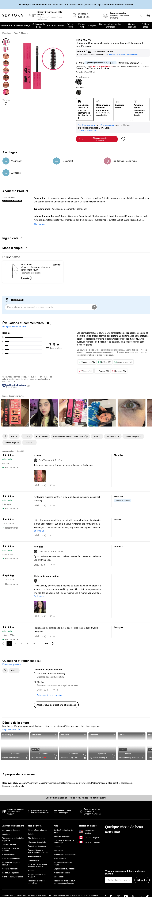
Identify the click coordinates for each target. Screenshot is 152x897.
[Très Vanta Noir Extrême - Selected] (78, 82)
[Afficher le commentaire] (15, 413)
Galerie (31, 841)
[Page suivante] (52, 643)
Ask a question (99, 51)
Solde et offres (145, 25)
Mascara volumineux (48, 789)
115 (46, 643)
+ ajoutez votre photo (12, 729)
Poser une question (11, 664)
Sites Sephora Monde (11, 865)
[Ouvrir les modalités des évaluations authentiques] (28, 385)
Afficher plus (39, 224)
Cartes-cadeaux (132, 25)
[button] (125, 63)
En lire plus (39, 530)
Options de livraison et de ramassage (64, 848)
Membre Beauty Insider (37, 837)
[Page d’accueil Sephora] (12, 15)
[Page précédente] (3, 643)
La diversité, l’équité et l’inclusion (11, 870)
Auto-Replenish (34, 863)
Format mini (81, 25)
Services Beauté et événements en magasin (38, 858)
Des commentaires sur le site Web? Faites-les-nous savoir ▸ (76, 804)
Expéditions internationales (65, 861)
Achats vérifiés (42, 436)
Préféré (122, 54)
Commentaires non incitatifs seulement (69, 436)
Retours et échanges (62, 843)
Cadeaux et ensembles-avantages (110, 25)
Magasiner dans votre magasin (37, 882)
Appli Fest (15, 25)
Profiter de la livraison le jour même (38, 888)
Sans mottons (132, 54)
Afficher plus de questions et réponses (56, 704)
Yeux (16, 33)
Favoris (31, 877)
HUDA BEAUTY (83, 40)
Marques (92, 25)
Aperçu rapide (11, 271)
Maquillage (25, 25)
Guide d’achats (60, 865)
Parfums (51, 25)
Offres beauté (33, 867)
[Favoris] (141, 15)
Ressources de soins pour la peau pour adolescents (64, 888)
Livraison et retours (87, 130)
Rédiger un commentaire (14, 326)
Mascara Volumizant (28, 789)
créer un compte (106, 125)
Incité (81, 424)
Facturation (58, 857)
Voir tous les (6, 102)
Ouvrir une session (86, 125)
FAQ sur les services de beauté (63, 870)
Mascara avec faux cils (13, 793)
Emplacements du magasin (65, 875)
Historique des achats (37, 849)
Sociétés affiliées (9, 851)
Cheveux (60, 25)
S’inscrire (142, 887)
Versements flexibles (62, 879)
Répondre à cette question (49, 695)
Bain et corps (70, 25)
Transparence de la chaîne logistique (13, 846)
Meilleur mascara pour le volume (74, 789)
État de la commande (36, 845)
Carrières (6, 841)
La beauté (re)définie (10, 879)
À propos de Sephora (11, 837)
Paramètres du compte (37, 853)
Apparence (113, 54)
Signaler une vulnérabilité (12, 883)
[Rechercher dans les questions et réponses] (5, 670)
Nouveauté (5, 25)
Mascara (24, 33)
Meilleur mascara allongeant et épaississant (111, 789)
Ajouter (26, 278)
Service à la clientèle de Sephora (63, 838)
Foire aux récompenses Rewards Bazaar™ (37, 872)
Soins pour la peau (39, 25)
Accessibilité (59, 883)
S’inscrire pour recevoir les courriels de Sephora (125, 879)
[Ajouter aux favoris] (123, 139)
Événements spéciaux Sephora (11, 856)
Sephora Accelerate (10, 875)
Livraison (57, 853)
